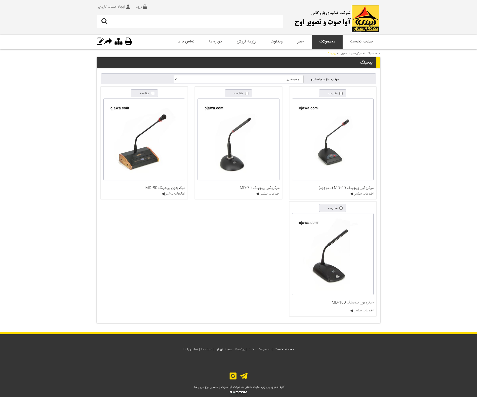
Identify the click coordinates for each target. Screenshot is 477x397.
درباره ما (206, 349)
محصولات (371, 53)
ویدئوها (240, 349)
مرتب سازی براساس (325, 79)
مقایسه (333, 93)
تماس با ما (190, 349)
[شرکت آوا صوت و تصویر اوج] (335, 18)
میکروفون (356, 53)
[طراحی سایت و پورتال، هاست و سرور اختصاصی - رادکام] (238, 392)
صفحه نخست (284, 349)
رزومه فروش (223, 349)
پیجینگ (331, 53)
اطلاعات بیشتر (363, 194)
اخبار (251, 349)
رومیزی (344, 53)
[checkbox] (333, 93)
